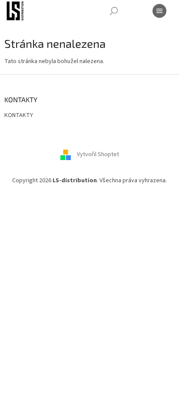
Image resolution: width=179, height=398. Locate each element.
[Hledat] (114, 11)
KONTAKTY (18, 115)
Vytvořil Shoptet (98, 154)
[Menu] (159, 11)
